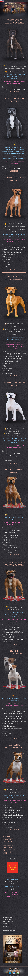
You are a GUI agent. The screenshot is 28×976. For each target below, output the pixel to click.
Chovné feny (7, 847)
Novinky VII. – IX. (8, 836)
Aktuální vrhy (8, 846)
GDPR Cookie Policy (9, 849)
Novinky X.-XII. (8, 841)
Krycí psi (6, 850)
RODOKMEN (14, 92)
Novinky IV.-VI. (8, 838)
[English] (3, 1)
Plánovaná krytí (9, 852)
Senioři (5, 853)
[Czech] (1, 1)
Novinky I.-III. (7, 839)
